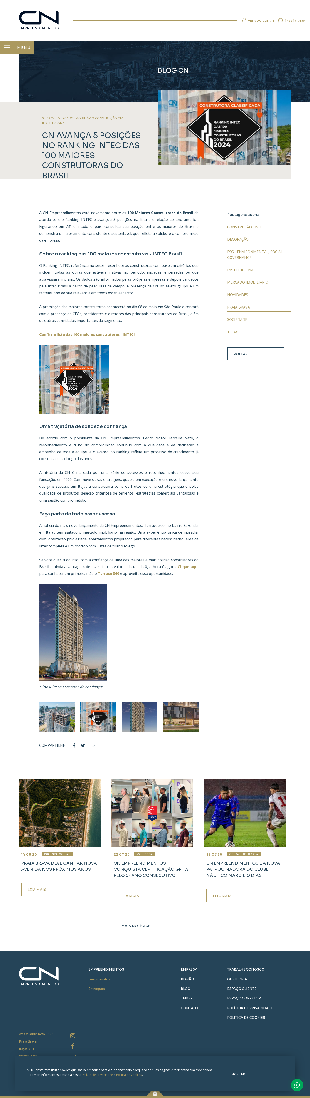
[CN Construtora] (43, 20)
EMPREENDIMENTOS (106, 969)
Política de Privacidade (97, 1075)
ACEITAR (238, 1074)
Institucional (241, 269)
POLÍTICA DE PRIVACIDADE (250, 1008)
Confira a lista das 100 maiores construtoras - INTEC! (87, 334)
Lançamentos (99, 979)
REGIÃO (187, 979)
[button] (6, 47)
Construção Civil (244, 227)
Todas (233, 331)
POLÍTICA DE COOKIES (246, 1018)
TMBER (187, 998)
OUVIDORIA (237, 979)
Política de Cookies (129, 1075)
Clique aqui (188, 566)
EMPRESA (189, 969)
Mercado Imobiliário (247, 282)
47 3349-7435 (294, 20)
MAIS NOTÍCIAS (135, 926)
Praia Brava (238, 307)
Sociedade (237, 319)
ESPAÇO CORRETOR (244, 998)
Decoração (238, 239)
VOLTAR (241, 354)
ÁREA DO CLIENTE (261, 20)
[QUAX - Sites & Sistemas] (155, 1091)
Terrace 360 (108, 573)
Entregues (96, 989)
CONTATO (189, 1008)
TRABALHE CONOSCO (245, 969)
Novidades (237, 294)
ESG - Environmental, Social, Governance (255, 254)
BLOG (185, 989)
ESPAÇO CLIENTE (241, 989)
